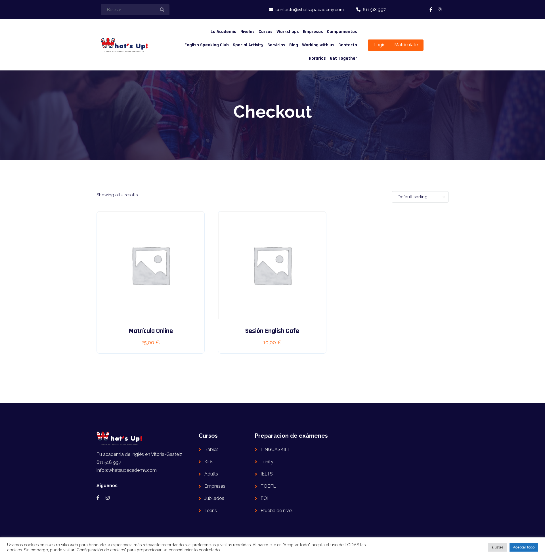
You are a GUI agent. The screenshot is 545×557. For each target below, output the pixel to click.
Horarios (317, 58)
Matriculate (406, 44)
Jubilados (214, 498)
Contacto (347, 45)
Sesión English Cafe (272, 331)
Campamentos (342, 32)
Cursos (265, 32)
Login (379, 44)
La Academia (223, 32)
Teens (210, 510)
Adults (211, 474)
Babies (211, 449)
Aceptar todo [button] (523, 547)
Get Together (343, 58)
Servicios (276, 45)
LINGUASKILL (275, 449)
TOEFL (268, 486)
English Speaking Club (207, 45)
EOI (264, 498)
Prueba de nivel (277, 510)
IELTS (267, 474)
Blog (293, 45)
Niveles (247, 32)
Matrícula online (151, 331)
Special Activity (248, 45)
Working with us (318, 45)
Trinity (267, 461)
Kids (208, 461)
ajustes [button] (497, 547)
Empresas (313, 32)
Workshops (287, 32)
